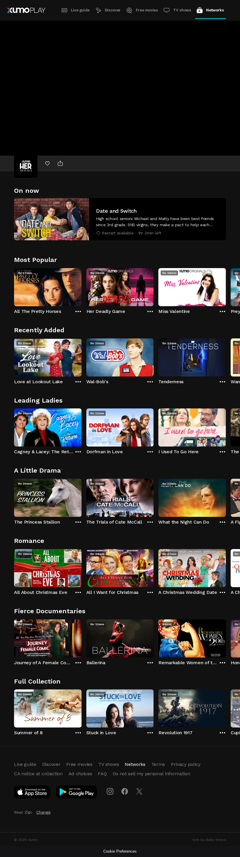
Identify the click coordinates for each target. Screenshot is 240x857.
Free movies (147, 10)
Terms (158, 764)
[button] (120, 219)
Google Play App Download (77, 793)
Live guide (80, 10)
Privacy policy (185, 764)
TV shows (182, 10)
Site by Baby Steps (209, 840)
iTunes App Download (32, 793)
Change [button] (43, 812)
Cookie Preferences (120, 851)
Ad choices (80, 773)
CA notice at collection (38, 773)
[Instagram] (110, 791)
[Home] (26, 10)
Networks (215, 10)
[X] (139, 791)
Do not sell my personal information (151, 773)
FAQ (102, 773)
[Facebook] (124, 791)
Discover (113, 10)
